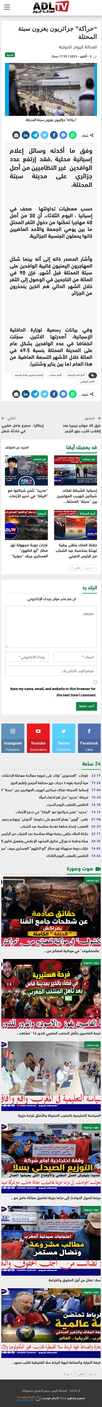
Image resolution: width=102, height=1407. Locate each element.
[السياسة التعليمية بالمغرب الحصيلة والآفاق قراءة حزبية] (51, 1076)
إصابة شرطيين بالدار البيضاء (29, 375)
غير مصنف (88, 458)
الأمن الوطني (87, 381)
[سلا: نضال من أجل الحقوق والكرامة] (51, 1241)
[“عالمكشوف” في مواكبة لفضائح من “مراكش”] (51, 911)
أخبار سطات (55, 375)
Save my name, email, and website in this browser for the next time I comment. (53, 692)
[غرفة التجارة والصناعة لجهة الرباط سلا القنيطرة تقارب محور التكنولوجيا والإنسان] (51, 1323)
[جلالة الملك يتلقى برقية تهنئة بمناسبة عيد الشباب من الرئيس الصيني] (75, 525)
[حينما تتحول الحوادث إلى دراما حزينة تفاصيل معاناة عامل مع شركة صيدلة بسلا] (51, 1158)
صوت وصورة (91, 962)
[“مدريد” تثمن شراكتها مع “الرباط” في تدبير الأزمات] (26, 470)
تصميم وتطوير (76, 1397)
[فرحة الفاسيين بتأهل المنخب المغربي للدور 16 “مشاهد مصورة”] (51, 994)
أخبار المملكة (87, 513)
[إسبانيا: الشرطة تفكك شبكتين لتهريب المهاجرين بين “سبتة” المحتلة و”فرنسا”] (75, 470)
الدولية (10, 54)
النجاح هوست (50, 1397)
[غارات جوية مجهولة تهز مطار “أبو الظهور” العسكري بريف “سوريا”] (26, 525)
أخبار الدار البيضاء (76, 375)
